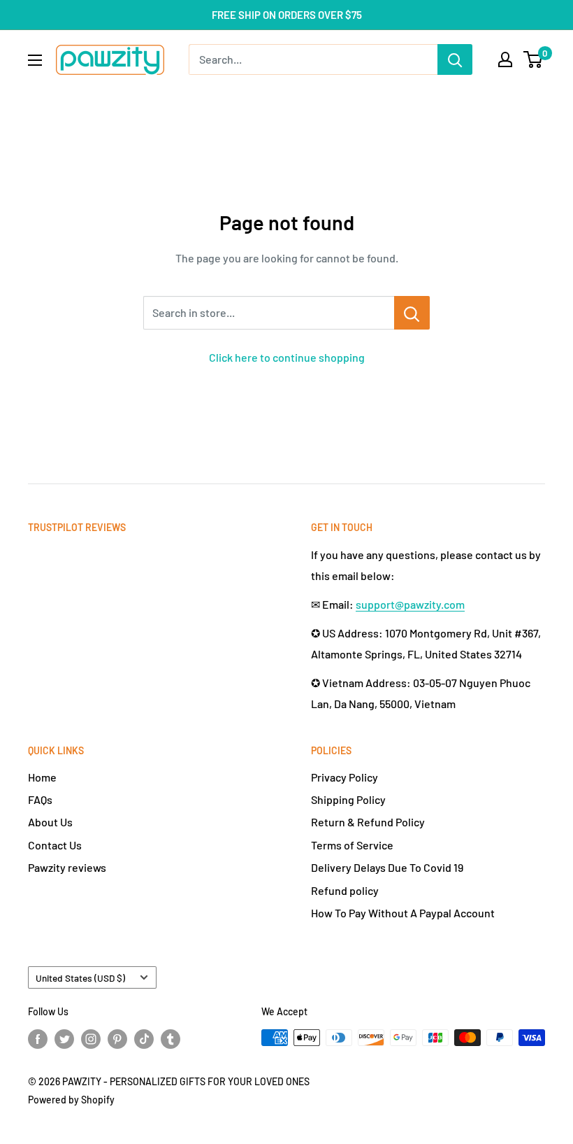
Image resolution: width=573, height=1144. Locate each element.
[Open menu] (35, 60)
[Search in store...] (412, 313)
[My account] (505, 59)
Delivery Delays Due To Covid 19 (387, 867)
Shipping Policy (348, 799)
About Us (50, 821)
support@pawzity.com (410, 604)
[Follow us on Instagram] (91, 1039)
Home (42, 777)
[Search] (454, 59)
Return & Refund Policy (368, 821)
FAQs (40, 799)
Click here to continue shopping (287, 357)
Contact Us (55, 845)
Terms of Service (352, 845)
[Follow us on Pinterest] (117, 1039)
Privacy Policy (344, 777)
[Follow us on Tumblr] (170, 1039)
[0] (533, 59)
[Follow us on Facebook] (38, 1039)
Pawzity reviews (67, 867)
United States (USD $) (80, 978)
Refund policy (345, 890)
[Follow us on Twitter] (64, 1039)
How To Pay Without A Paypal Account (403, 912)
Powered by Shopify (71, 1100)
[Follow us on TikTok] (144, 1039)
